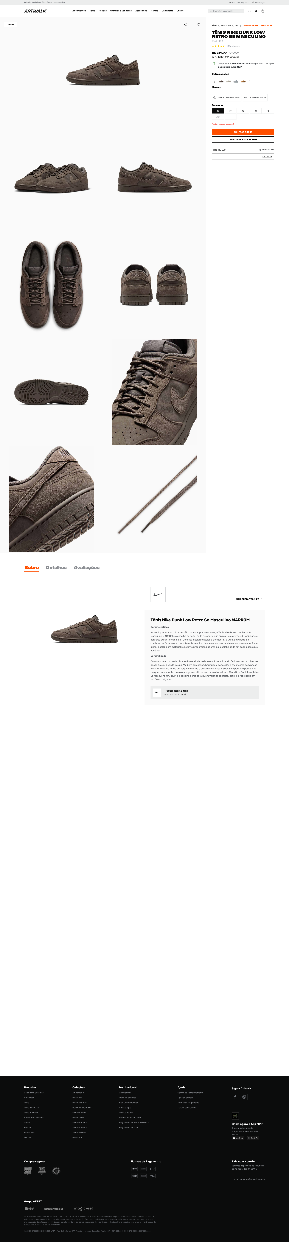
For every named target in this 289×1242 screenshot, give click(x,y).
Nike (236, 26)
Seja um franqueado (240, 3)
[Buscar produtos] (210, 11)
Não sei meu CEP (268, 150)
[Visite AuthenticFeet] (54, 1209)
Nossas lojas (260, 3)
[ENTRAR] (256, 11)
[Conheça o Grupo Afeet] (29, 1209)
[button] (218, 111)
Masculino (226, 26)
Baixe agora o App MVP (230, 67)
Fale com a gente (243, 1161)
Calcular (267, 156)
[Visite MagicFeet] (83, 1209)
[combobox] (226, 11)
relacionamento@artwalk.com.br (249, 1179)
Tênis (214, 26)
